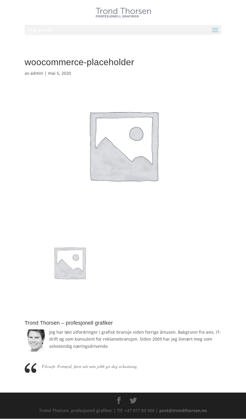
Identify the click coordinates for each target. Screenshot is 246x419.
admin (36, 73)
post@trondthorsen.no (183, 410)
